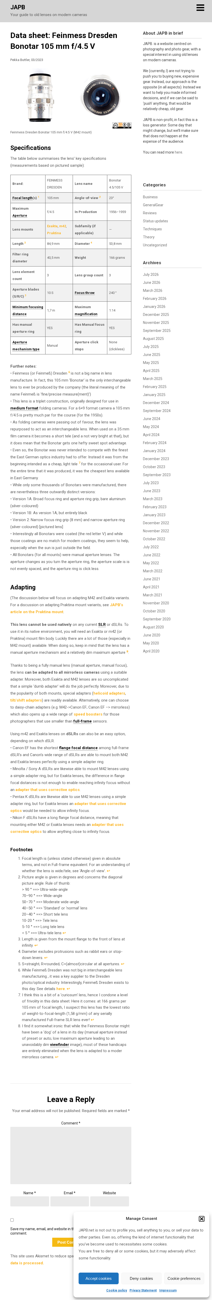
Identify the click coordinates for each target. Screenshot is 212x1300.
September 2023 (157, 475)
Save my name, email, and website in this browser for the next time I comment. (65, 1231)
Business (150, 197)
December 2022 (156, 523)
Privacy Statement (143, 1290)
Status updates (155, 221)
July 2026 (151, 274)
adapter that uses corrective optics (48, 789)
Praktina (54, 233)
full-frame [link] (82, 721)
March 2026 (152, 290)
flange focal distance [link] (78, 748)
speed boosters (88, 714)
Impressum (168, 1290)
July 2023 (151, 483)
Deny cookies (141, 1278)
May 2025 (151, 363)
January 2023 (154, 515)
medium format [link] (24, 408)
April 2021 (151, 587)
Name (30, 1193)
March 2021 (152, 595)
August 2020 (153, 627)
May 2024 (151, 427)
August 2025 (153, 339)
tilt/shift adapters (26, 700)
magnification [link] (86, 314)
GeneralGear (153, 205)
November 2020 (156, 603)
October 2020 (154, 611)
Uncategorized (155, 245)
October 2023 (154, 467)
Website (109, 1193)
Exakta (52, 226)
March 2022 (152, 571)
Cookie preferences (184, 1278)
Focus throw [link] (85, 293)
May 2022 (151, 563)
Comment (70, 1123)
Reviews (150, 213)
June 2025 (151, 355)
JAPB (17, 7)
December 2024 (156, 403)
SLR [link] (102, 624)
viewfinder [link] (59, 1044)
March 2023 (152, 499)
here (60, 988)
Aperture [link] (19, 215)
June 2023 (151, 491)
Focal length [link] (22, 198)
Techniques (152, 229)
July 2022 (151, 547)
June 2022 (151, 555)
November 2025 (156, 323)
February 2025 (154, 387)
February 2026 (154, 299)
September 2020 (157, 619)
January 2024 (154, 451)
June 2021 (151, 579)
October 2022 (154, 539)
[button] (201, 1218)
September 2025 (157, 331)
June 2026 (151, 282)
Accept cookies (99, 1278)
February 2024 (154, 443)
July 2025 (151, 347)
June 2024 (151, 419)
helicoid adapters (109, 693)
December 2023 (156, 459)
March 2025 (152, 379)
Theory (149, 237)
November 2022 (156, 531)
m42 (62, 226)
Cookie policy (116, 1290)
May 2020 (151, 643)
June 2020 (151, 635)
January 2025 (154, 395)
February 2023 (154, 507)
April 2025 (151, 371)
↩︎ (108, 871)
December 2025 (156, 315)
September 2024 (157, 411)
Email (69, 1193)
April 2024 (151, 435)
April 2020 (151, 651)
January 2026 (154, 307)
